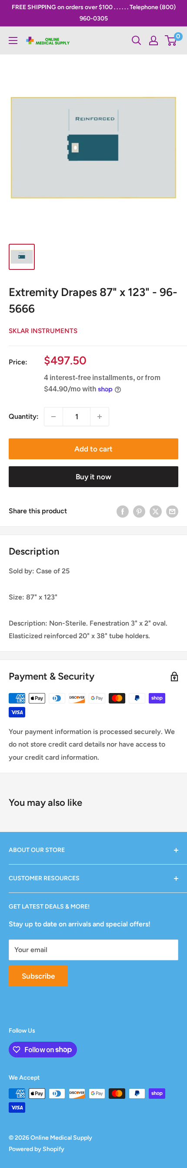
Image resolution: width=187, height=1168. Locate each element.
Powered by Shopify (36, 1149)
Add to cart (93, 448)
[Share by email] (172, 511)
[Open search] (136, 40)
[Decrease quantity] (53, 416)
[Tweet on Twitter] (156, 511)
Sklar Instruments (43, 331)
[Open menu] (13, 40)
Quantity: (24, 416)
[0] (171, 40)
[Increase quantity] (99, 416)
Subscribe (38, 976)
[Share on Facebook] (123, 511)
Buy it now (93, 476)
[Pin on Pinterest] (139, 511)
